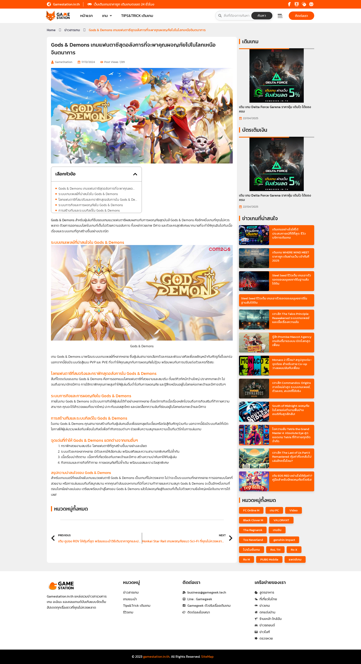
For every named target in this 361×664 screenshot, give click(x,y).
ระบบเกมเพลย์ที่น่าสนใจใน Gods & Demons (88, 193)
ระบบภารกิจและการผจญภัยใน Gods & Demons (90, 204)
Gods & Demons (62, 219)
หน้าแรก (86, 15)
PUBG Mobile (269, 559)
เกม (105, 15)
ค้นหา (262, 15)
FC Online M (251, 510)
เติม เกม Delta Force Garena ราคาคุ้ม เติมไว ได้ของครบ (275, 109)
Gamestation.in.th (66, 4)
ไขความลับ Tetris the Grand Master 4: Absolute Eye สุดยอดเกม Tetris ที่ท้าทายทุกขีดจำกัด (291, 435)
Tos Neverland (253, 539)
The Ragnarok (252, 529)
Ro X (294, 549)
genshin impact (284, 539)
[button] (283, 16)
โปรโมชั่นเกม (251, 549)
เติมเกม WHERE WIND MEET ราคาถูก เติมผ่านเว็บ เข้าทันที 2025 (290, 256)
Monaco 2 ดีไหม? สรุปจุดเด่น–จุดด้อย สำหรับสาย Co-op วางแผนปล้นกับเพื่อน (292, 363)
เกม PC (274, 510)
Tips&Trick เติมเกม (137, 15)
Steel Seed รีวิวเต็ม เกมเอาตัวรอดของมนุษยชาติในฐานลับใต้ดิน (291, 279)
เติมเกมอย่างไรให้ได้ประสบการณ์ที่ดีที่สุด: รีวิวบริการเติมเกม (289, 233)
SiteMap (207, 656)
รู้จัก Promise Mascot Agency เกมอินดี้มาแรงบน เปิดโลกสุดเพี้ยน (291, 340)
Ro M (246, 559)
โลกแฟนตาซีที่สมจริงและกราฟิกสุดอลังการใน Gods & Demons (97, 199)
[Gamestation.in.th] (49, 4)
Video (293, 510)
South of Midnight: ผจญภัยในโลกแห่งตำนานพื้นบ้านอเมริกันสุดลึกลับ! (290, 409)
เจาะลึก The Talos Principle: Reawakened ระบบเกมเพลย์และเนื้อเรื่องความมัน (290, 317)
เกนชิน (277, 529)
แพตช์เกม (295, 559)
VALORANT (281, 520)
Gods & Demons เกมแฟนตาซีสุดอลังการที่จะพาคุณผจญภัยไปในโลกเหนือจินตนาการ (97, 188)
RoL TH (275, 549)
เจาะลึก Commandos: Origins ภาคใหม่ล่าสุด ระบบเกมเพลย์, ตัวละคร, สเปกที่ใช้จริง (291, 386)
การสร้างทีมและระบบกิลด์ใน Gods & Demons (89, 210)
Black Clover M (253, 520)
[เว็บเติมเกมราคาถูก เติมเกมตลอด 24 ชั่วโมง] (90, 4)
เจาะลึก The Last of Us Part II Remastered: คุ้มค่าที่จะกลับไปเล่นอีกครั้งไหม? (291, 456)
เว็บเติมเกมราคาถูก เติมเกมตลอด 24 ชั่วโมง (124, 4)
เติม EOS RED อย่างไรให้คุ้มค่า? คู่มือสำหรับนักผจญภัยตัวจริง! (292, 477)
